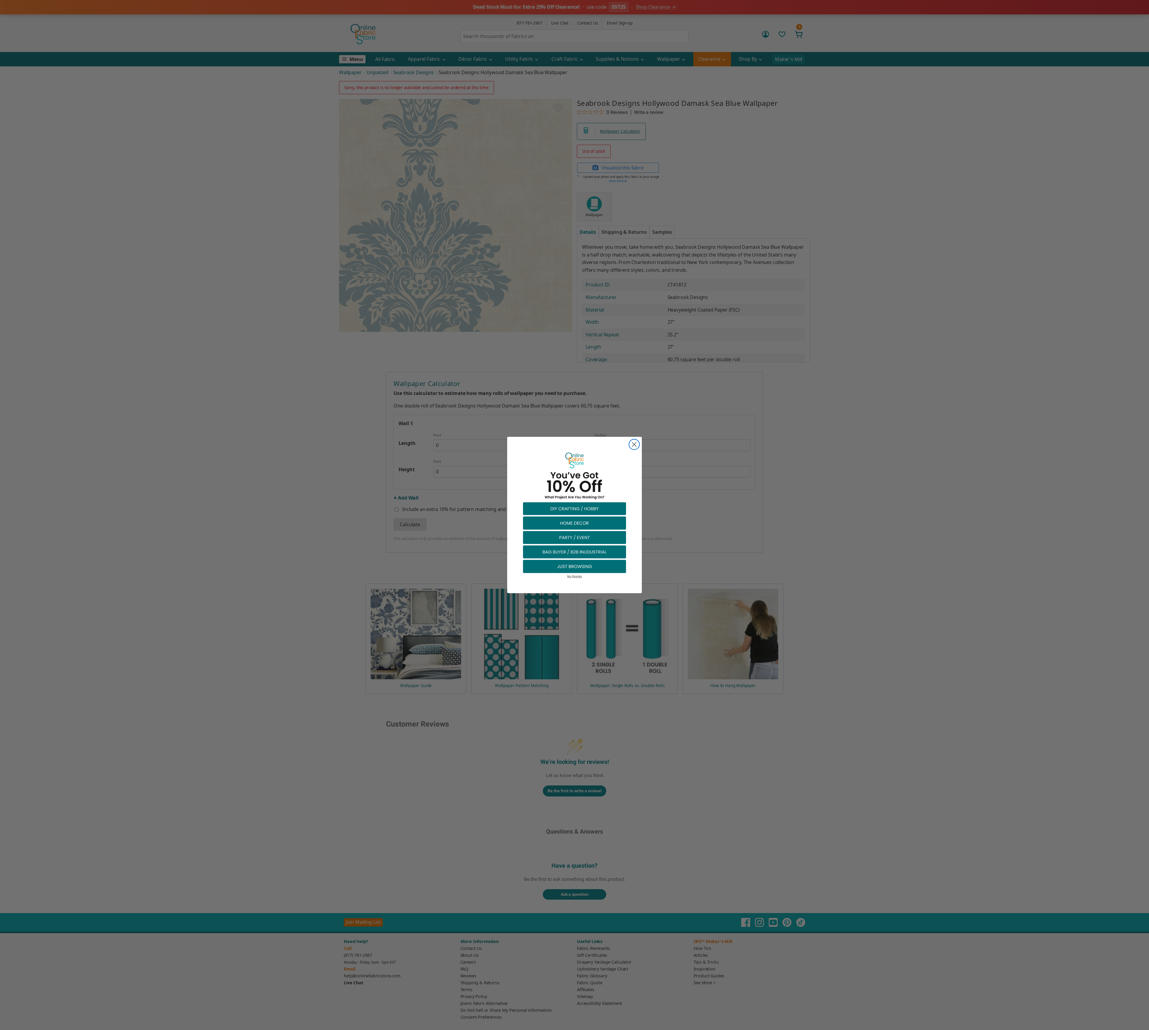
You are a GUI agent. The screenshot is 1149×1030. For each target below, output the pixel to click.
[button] (574, 508)
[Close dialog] (634, 444)
